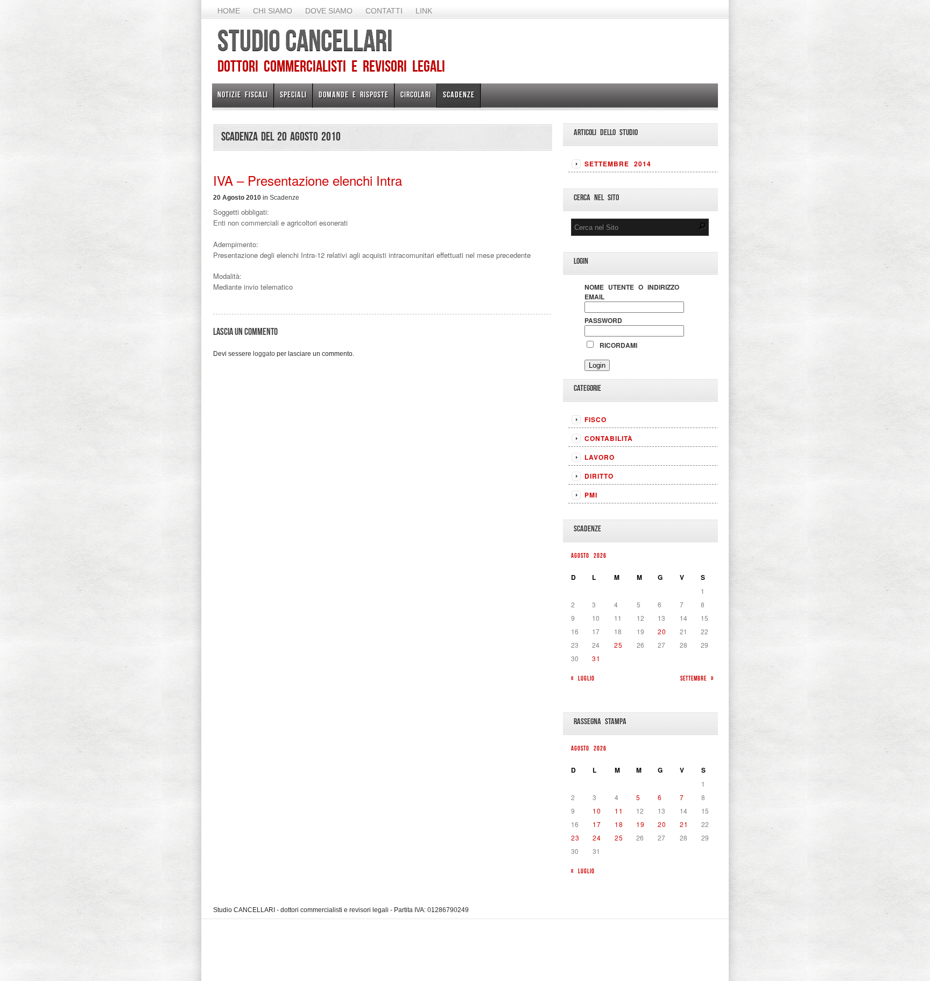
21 (684, 824)
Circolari (415, 94)
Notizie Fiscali (242, 94)
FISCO (595, 419)
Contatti (384, 10)
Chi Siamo (272, 10)
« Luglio (583, 678)
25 (618, 644)
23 (575, 837)
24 (597, 837)
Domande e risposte (354, 94)
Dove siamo (329, 10)
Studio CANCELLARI (304, 40)
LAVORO (599, 457)
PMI (590, 495)
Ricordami (616, 345)
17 (597, 824)
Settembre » (697, 678)
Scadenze (459, 94)
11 (619, 810)
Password (603, 320)
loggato (264, 354)
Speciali (293, 94)
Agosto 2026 (589, 555)
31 (596, 658)
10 (597, 810)
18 (619, 824)
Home (228, 10)
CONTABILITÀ (608, 438)
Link (423, 10)
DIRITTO (599, 476)
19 (640, 824)
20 (662, 631)
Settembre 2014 (617, 164)
